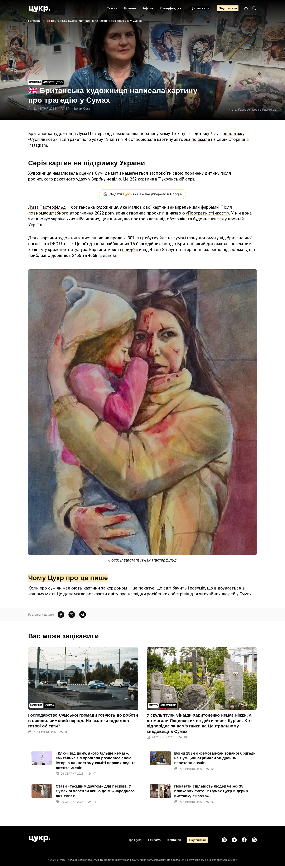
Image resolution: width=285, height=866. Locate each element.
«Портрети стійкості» (207, 213)
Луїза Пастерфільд (47, 207)
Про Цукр (134, 840)
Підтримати (228, 8)
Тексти (112, 8)
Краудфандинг (171, 8)
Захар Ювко (81, 108)
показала (200, 139)
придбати (132, 249)
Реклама (154, 840)
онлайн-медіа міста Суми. (84, 859)
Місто (153, 705)
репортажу (233, 133)
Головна (34, 20)
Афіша (148, 8)
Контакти (174, 840)
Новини (130, 8)
